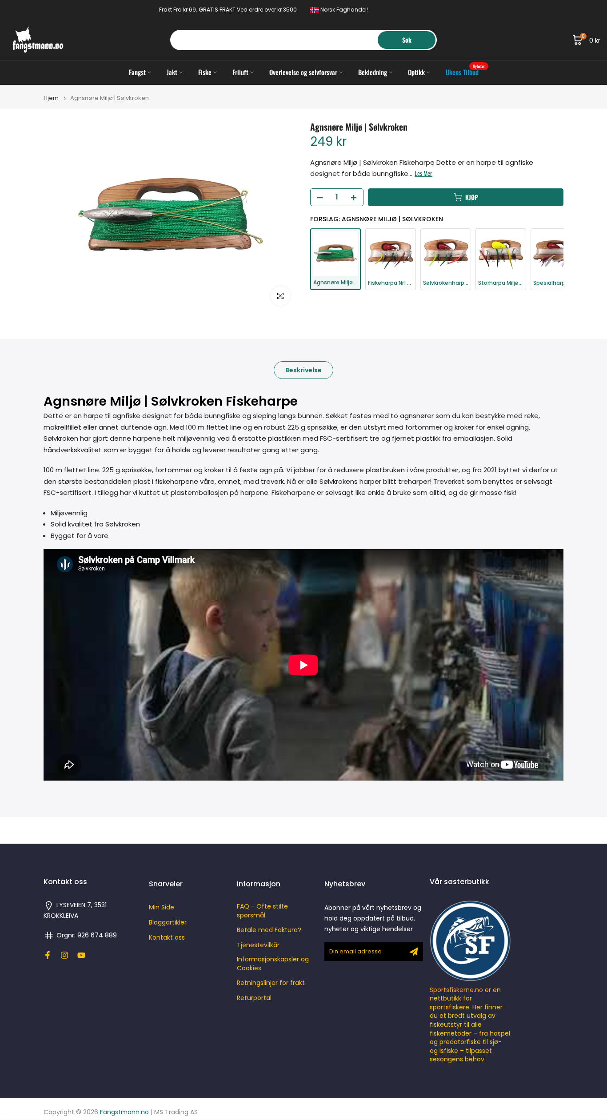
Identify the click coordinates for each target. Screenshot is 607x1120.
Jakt (172, 72)
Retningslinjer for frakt (271, 983)
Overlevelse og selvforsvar (303, 72)
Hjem (51, 98)
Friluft (240, 72)
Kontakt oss (167, 937)
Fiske (205, 72)
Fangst (137, 72)
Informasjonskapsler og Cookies (273, 964)
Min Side (161, 907)
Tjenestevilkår (258, 945)
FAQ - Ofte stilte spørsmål (262, 911)
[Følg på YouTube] (81, 955)
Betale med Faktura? (269, 930)
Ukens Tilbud (465, 72)
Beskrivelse (303, 369)
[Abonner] (414, 951)
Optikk (416, 72)
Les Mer (423, 174)
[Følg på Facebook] (48, 955)
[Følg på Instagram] (64, 955)
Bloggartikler (168, 922)
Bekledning (372, 72)
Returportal (254, 998)
